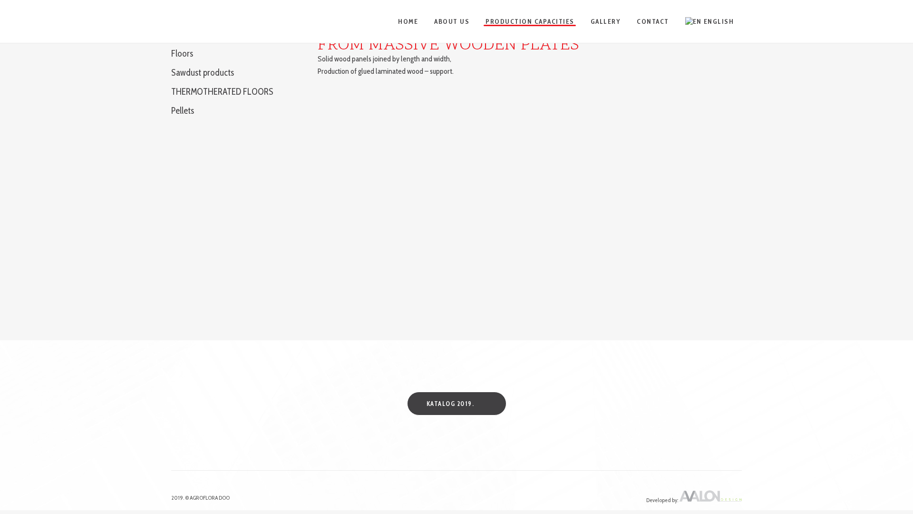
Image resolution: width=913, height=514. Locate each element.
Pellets (182, 110)
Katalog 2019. (451, 403)
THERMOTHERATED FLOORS (222, 91)
